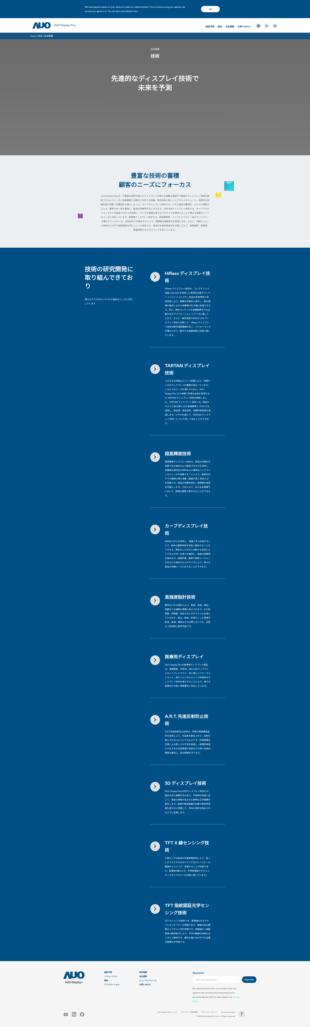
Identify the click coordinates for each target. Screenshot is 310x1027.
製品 (220, 26)
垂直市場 (210, 26)
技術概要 (48, 36)
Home (33, 36)
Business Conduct (228, 1012)
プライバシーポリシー (209, 1012)
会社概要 (229, 26)
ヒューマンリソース (148, 980)
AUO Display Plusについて (168, 1012)
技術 (40, 36)
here (135, 11)
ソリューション (111, 976)
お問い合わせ (244, 26)
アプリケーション (112, 984)
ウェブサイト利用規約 (189, 1012)
